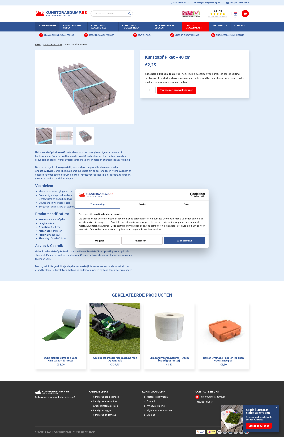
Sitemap (150, 415)
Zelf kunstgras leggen (164, 26)
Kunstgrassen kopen (72, 26)
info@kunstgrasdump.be (208, 3)
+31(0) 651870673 (180, 3)
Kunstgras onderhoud (105, 415)
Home (38, 44)
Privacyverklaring (155, 405)
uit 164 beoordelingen (217, 16)
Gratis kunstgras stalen (105, 405)
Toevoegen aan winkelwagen (176, 90)
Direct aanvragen (258, 425)
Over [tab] (186, 204)
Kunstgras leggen (102, 410)
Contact (239, 25)
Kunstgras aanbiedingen (106, 396)
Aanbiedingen (47, 25)
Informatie (220, 25)
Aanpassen (140, 240)
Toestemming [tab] (98, 204)
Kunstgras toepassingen (130, 26)
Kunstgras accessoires (98, 26)
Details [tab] (142, 204)
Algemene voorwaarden (159, 410)
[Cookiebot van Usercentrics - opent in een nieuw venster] (192, 194)
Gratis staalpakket (194, 26)
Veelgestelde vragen (157, 396)
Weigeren (99, 240)
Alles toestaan (184, 240)
